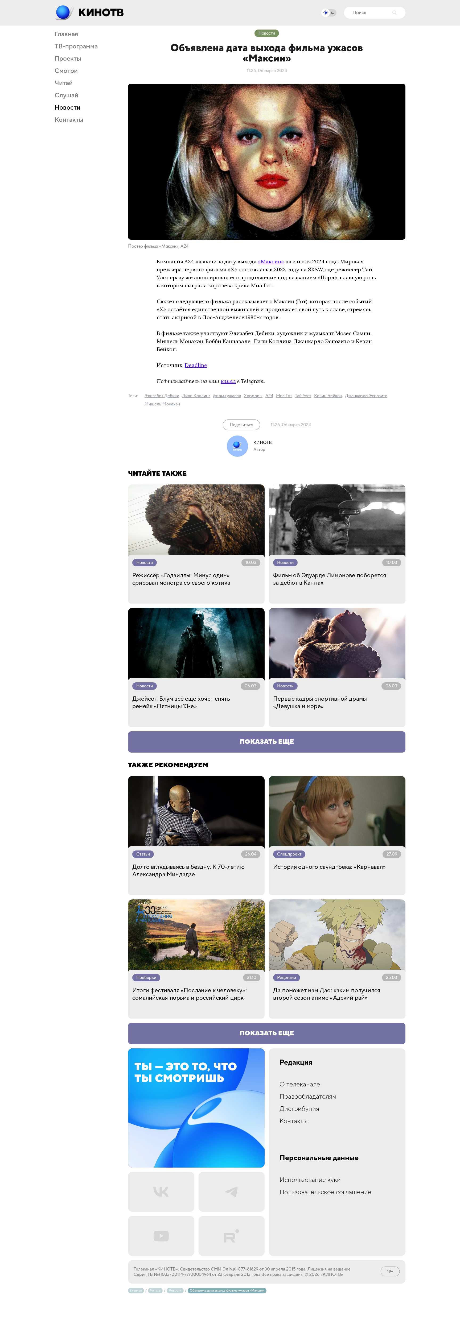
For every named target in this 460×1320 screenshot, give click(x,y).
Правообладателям (308, 1096)
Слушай (66, 95)
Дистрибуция (299, 1109)
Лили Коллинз (196, 396)
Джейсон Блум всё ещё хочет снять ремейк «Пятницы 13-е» (181, 702)
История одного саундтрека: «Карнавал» (329, 867)
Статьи (143, 854)
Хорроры (253, 396)
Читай (64, 83)
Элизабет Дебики (162, 396)
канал (228, 381)
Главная (66, 34)
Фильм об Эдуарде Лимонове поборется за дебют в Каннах (329, 579)
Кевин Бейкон (328, 396)
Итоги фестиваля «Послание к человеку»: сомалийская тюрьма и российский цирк (189, 994)
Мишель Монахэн (162, 404)
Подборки (146, 977)
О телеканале (300, 1084)
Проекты (68, 58)
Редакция (296, 1062)
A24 (269, 396)
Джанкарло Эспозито (366, 396)
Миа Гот (284, 396)
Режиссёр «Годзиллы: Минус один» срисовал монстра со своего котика (181, 579)
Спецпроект (289, 854)
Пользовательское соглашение (325, 1192)
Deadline (196, 365)
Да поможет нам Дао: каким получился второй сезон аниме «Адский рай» (326, 994)
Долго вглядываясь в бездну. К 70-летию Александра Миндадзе (188, 870)
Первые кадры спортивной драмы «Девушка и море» (320, 702)
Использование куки (310, 1180)
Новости (67, 107)
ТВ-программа (76, 46)
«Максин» (271, 261)
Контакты (69, 120)
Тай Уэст (303, 396)
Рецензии (286, 977)
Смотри (66, 71)
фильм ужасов (227, 396)
